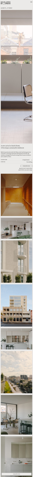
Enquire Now (16, 474)
